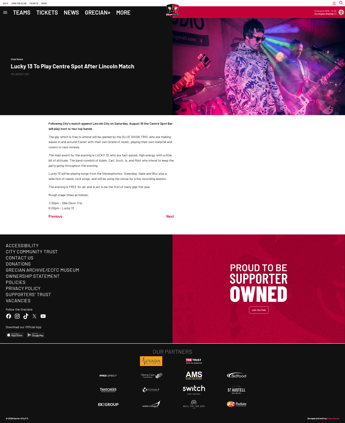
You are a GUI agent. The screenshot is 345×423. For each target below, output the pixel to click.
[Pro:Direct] (108, 376)
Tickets (33, 3)
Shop (44, 3)
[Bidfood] (237, 375)
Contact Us (20, 257)
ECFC (5, 3)
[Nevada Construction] (151, 361)
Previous (55, 216)
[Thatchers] (108, 390)
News (71, 12)
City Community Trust (32, 251)
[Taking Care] (151, 375)
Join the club (18, 3)
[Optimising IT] (151, 390)
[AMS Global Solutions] (194, 375)
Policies (16, 282)
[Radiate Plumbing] (237, 404)
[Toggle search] (341, 3)
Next (170, 216)
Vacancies (18, 300)
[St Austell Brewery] (237, 390)
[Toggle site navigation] (5, 12)
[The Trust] (194, 361)
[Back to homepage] (172, 11)
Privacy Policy (23, 288)
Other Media (333, 418)
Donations (18, 263)
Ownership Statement (33, 276)
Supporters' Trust (28, 294)
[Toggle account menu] (334, 3)
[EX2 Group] (108, 404)
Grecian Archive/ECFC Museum (42, 270)
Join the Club (259, 309)
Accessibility (22, 245)
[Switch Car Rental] (194, 390)
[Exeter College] (151, 404)
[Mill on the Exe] (194, 404)
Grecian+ (98, 12)
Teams (22, 12)
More (123, 12)
